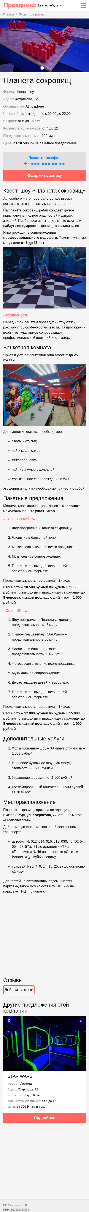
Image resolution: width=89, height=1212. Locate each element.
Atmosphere (34, 106)
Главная (8, 14)
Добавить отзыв (19, 990)
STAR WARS (20, 1076)
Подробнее (44, 1118)
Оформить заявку (44, 175)
